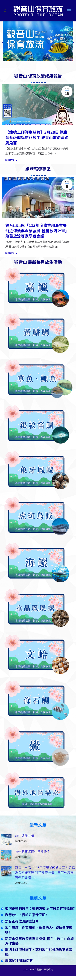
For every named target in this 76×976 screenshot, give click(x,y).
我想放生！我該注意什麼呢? (26, 914)
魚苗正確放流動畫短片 (22, 921)
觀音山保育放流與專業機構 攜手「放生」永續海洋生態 (39, 940)
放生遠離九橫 (24, 835)
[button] (2, 42)
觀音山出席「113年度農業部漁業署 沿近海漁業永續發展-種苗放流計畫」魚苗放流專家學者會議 (37, 230)
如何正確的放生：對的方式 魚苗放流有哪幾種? (40, 908)
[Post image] (6, 839)
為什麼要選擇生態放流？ (32, 851)
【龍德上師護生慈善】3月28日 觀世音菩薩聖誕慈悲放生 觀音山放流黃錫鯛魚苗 (36, 137)
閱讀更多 (9, 160)
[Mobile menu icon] (68, 10)
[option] (38, 41)
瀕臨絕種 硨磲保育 (19, 960)
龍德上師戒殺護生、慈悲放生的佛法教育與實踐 (38, 951)
